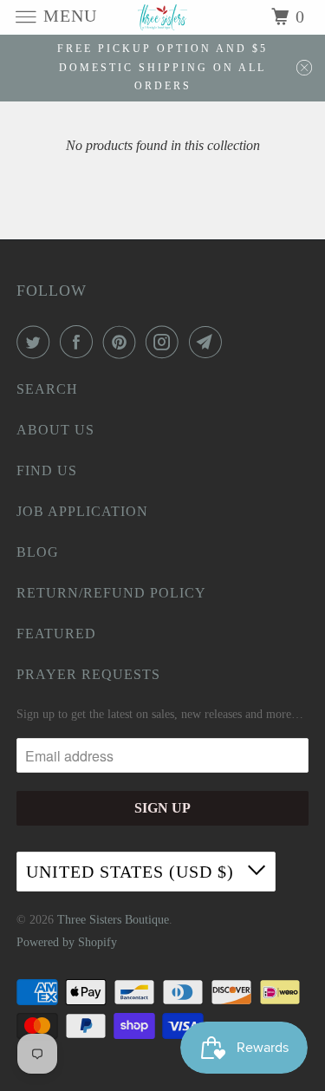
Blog (37, 552)
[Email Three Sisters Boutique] (209, 341)
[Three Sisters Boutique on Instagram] (165, 341)
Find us (46, 470)
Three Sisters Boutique (113, 919)
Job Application (82, 511)
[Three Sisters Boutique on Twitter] (36, 341)
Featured (56, 633)
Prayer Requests (88, 674)
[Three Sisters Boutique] (162, 17)
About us (55, 429)
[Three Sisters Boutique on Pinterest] (123, 341)
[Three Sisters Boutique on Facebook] (80, 341)
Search (47, 389)
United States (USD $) (132, 871)
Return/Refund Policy (111, 592)
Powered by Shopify (66, 942)
